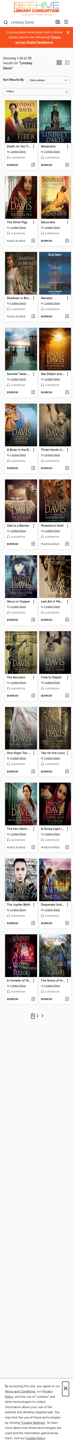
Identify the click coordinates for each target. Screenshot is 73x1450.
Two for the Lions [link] (53, 753)
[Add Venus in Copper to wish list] (33, 620)
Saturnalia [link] (48, 222)
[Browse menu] (66, 22)
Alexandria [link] (48, 146)
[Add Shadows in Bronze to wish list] (33, 316)
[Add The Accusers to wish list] (33, 696)
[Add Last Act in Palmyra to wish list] (67, 620)
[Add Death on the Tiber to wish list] (33, 165)
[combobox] (28, 22)
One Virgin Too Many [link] (19, 753)
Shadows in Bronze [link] (19, 298)
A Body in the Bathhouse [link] (19, 450)
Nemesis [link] (47, 298)
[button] (59, 64)
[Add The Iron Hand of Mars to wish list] (33, 847)
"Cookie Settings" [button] (33, 1423)
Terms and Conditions (20, 1391)
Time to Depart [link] (51, 677)
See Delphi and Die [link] (53, 374)
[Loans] (58, 23)
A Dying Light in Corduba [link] (53, 829)
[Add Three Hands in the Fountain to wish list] (67, 468)
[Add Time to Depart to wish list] (67, 696)
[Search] (6, 22)
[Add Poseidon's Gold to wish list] (67, 544)
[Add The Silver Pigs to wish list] (33, 241)
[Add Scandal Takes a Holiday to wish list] (33, 392)
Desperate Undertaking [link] (53, 905)
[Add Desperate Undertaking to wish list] (67, 923)
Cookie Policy (35, 1438)
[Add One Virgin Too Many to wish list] (33, 772)
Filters (10, 91)
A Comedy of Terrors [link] (19, 981)
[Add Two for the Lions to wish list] (67, 772)
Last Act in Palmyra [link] (53, 602)
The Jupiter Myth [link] (18, 905)
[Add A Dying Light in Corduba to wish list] (67, 847)
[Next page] (42, 1016)
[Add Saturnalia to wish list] (67, 241)
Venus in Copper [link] (18, 602)
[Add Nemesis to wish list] (67, 316)
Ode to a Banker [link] (18, 526)
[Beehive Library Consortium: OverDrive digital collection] (36, 8)
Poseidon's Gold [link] (52, 526)
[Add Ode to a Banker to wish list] (33, 544)
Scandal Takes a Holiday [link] (19, 374)
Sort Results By (13, 80)
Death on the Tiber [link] (19, 146)
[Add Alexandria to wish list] (67, 165)
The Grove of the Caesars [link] (53, 981)
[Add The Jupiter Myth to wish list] (33, 923)
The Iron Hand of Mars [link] (19, 829)
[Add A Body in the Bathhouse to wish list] (33, 468)
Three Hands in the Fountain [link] (53, 450)
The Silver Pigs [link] (17, 222)
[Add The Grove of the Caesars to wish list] (67, 999)
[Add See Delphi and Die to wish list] (67, 392)
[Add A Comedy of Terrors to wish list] (33, 999)
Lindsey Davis (18, 151)
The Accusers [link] (16, 677)
